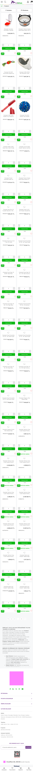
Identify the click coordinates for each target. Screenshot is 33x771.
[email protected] (5, 729)
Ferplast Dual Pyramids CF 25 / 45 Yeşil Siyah (25, 241)
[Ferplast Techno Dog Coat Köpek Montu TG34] (24, 426)
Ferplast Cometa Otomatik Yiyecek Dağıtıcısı (8, 29)
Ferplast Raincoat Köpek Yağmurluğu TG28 (8, 587)
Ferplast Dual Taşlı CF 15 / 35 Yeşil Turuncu (24, 367)
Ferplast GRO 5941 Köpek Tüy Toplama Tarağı (8, 116)
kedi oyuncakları (15, 662)
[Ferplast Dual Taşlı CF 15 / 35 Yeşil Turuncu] (24, 364)
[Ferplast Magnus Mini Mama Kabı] (24, 395)
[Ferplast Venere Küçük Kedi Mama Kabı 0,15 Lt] (24, 20)
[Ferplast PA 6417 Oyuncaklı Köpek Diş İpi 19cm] (8, 63)
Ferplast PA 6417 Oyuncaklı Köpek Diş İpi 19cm (8, 72)
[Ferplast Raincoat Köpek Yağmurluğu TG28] (8, 583)
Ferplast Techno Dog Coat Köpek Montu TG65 (24, 524)
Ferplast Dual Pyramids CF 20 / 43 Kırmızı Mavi (25, 304)
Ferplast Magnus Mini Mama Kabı (24, 398)
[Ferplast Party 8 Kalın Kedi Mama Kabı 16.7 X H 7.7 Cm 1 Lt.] (24, 175)
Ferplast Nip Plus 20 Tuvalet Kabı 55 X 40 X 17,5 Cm (8, 210)
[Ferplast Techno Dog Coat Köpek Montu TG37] (8, 458)
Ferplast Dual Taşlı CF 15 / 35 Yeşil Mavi (8, 367)
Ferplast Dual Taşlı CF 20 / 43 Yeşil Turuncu (24, 273)
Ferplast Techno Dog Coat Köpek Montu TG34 (24, 430)
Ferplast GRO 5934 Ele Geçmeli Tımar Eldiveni (24, 72)
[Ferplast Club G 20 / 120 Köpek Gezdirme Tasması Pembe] (24, 206)
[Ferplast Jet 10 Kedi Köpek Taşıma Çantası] (24, 144)
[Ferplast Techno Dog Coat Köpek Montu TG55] (8, 521)
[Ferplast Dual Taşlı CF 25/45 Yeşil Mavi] (8, 269)
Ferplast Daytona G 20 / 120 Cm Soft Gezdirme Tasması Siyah (8, 241)
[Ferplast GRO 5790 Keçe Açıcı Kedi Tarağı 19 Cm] (8, 144)
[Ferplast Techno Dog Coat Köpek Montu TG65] (24, 521)
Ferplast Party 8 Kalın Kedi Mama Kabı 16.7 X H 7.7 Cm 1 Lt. (24, 178)
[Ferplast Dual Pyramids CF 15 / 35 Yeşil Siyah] (24, 332)
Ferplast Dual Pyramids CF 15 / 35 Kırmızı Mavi (8, 398)
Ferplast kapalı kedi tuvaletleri (19, 659)
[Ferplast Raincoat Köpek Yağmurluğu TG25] (24, 552)
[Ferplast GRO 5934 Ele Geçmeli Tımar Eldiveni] (24, 63)
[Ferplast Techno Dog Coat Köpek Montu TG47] (8, 489)
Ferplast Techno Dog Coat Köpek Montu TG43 (24, 461)
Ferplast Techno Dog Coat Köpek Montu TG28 (8, 555)
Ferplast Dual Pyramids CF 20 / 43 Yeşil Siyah (8, 336)
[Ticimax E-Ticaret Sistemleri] (17, 766)
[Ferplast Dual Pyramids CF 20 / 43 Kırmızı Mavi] (24, 301)
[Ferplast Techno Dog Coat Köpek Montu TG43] (24, 458)
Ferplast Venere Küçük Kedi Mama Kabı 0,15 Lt (25, 29)
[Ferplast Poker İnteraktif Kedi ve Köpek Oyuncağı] (8, 175)
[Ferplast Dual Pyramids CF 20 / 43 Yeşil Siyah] (8, 332)
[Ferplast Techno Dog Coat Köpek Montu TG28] (8, 552)
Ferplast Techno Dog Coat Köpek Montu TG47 (8, 493)
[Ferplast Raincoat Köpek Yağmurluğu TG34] (24, 583)
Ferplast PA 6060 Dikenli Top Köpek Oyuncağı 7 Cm (24, 116)
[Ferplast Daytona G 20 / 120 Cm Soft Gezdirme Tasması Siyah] (8, 238)
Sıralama (9, 10)
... (18, 619)
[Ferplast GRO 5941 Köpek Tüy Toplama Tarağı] (8, 106)
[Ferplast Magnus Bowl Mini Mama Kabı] (8, 426)
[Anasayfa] (2, 6)
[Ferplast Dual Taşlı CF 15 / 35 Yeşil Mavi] (8, 364)
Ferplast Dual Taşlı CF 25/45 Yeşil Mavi (8, 273)
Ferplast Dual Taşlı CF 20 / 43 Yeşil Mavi (8, 304)
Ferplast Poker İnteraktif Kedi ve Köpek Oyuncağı (8, 178)
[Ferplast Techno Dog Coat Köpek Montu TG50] (24, 489)
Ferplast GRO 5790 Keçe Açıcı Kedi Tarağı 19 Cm (8, 147)
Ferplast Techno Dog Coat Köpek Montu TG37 (8, 461)
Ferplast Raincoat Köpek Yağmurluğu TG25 (24, 555)
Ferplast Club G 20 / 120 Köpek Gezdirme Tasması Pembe (24, 210)
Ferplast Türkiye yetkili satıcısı (11, 641)
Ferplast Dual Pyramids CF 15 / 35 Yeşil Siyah (25, 336)
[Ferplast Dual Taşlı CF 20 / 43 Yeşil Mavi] (8, 301)
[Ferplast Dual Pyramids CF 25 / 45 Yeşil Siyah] (24, 238)
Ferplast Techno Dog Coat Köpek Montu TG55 (8, 524)
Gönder (28, 747)
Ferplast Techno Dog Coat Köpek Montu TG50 (24, 493)
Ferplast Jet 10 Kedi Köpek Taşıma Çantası (24, 147)
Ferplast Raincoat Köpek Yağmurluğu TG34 (24, 587)
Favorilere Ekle (15, 53)
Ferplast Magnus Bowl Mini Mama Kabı (8, 430)
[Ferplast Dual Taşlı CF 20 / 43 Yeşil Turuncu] (24, 269)
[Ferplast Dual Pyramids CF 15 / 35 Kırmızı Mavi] (8, 395)
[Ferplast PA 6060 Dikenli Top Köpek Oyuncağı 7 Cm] (24, 106)
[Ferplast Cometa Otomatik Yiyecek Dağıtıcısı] (8, 20)
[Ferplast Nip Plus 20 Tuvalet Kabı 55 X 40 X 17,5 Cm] (8, 206)
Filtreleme (25, 10)
